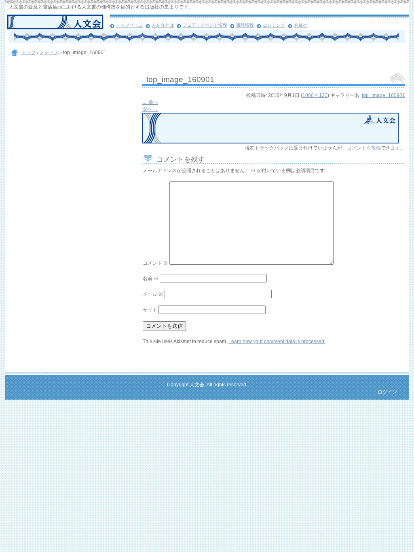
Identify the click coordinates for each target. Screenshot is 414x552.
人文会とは (163, 25)
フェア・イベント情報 (205, 25)
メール (153, 294)
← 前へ (150, 102)
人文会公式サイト (58, 22)
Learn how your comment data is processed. (276, 341)
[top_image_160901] (270, 142)
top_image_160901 (383, 95)
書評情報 (245, 25)
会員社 (300, 25)
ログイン (387, 392)
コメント (155, 263)
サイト (150, 310)
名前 (150, 278)
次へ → (150, 109)
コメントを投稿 (364, 148)
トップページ (129, 25)
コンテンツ (274, 25)
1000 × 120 (314, 95)
